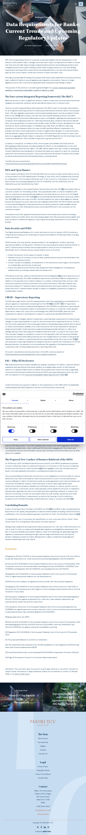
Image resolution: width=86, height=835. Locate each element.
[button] (81, 4)
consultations (58, 301)
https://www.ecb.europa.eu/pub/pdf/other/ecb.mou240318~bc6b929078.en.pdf (36, 164)
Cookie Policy (43, 778)
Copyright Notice (43, 770)
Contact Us (43, 754)
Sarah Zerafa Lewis (34, 45)
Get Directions (43, 814)
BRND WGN (47, 831)
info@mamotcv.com (43, 810)
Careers (43, 750)
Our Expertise (43, 742)
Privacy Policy (43, 766)
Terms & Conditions (43, 774)
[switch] (32, 431)
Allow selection (43, 439)
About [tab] (71, 400)
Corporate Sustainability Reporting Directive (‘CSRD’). (44, 375)
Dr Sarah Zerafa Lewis (20, 674)
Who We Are (43, 738)
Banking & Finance (43, 17)
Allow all (70, 439)
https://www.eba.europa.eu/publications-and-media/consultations (30, 354)
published (12, 146)
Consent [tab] (15, 400)
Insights (43, 746)
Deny (16, 439)
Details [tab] (43, 400)
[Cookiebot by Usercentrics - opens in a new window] (74, 394)
